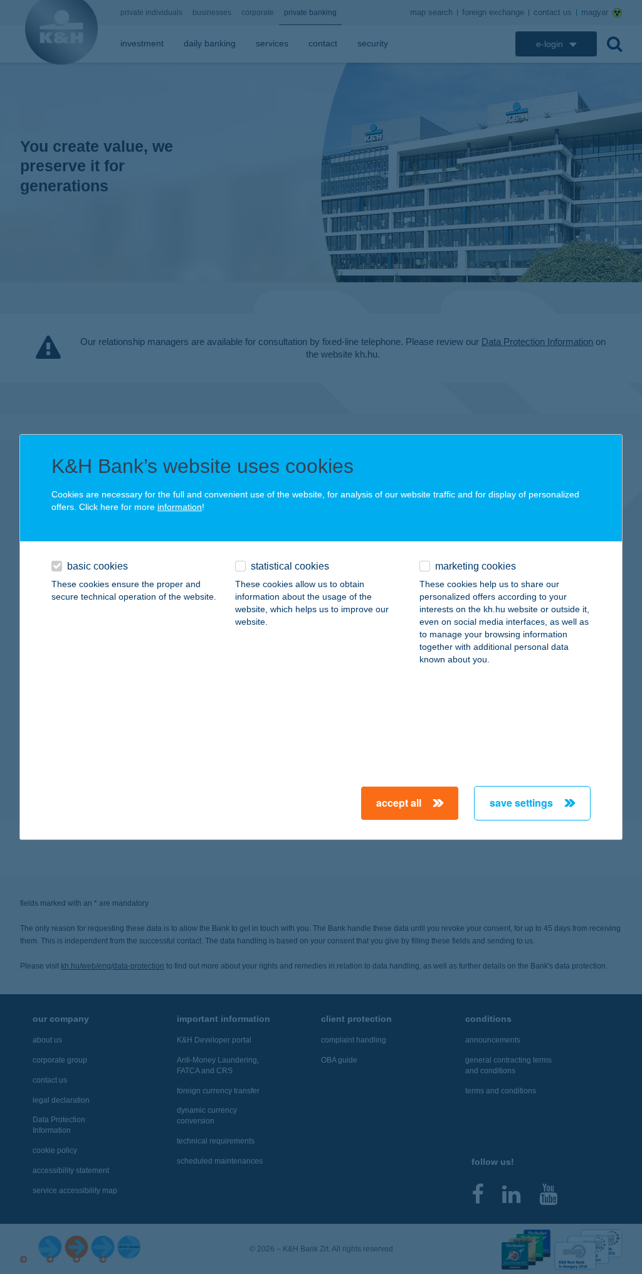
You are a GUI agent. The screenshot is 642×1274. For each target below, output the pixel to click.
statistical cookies (290, 566)
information (179, 507)
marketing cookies (475, 566)
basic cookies (97, 566)
